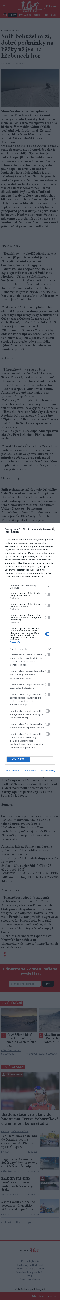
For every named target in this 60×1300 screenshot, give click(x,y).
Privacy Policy (48, 770)
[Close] (54, 530)
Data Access (30, 770)
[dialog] (30, 650)
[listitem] (30, 586)
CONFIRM (18, 759)
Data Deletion (12, 770)
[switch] (47, 594)
